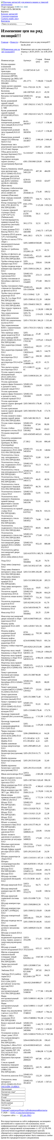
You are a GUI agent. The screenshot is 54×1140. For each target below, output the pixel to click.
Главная (4, 42)
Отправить (6, 1108)
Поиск (29, 24)
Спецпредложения (9, 16)
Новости (14, 42)
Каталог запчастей (9, 14)
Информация (33, 1110)
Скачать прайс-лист (10, 19)
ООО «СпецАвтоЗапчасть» (22, 1113)
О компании (13, 1110)
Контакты (5, 21)
